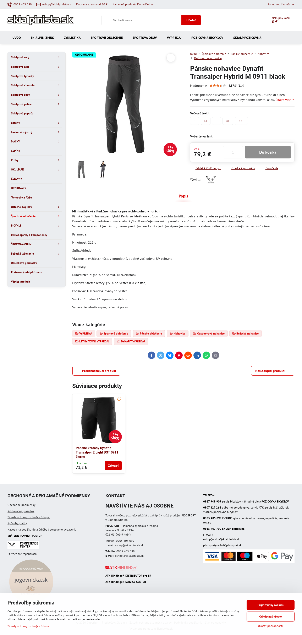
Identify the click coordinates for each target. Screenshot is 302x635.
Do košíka (267, 152)
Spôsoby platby (17, 523)
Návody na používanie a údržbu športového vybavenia (42, 529)
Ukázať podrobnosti (270, 626)
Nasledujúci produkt (270, 371)
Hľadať (191, 20)
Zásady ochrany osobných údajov (28, 517)
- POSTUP (24, 536)
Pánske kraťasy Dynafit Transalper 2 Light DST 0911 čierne (97, 452)
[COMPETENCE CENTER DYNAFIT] (23, 547)
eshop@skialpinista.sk (129, 556)
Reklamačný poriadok (20, 511)
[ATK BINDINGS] (121, 569)
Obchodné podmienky (21, 505)
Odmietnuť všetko (270, 616)
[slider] (217, 85)
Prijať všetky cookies (271, 605)
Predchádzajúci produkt (99, 371)
